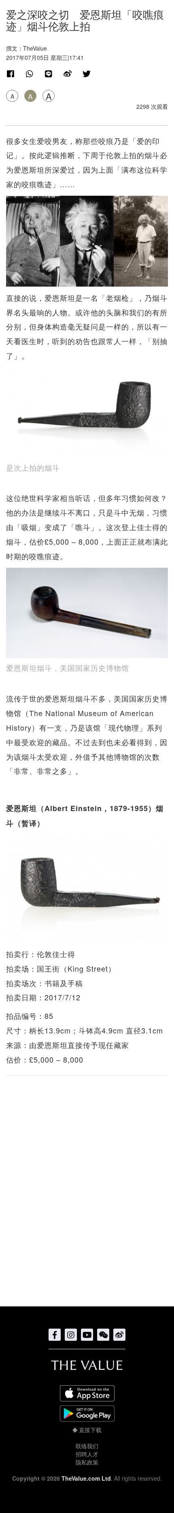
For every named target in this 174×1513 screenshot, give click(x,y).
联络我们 (87, 1446)
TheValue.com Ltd (86, 1478)
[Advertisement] (87, 1187)
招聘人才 (87, 1454)
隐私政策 (87, 1462)
